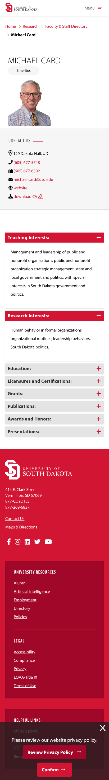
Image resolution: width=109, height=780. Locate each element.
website (20, 188)
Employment (25, 600)
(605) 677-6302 (26, 171)
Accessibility (24, 652)
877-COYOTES (17, 501)
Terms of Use (25, 685)
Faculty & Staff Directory (66, 26)
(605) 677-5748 (26, 162)
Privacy (20, 669)
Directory (22, 608)
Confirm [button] (50, 770)
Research (31, 26)
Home (10, 26)
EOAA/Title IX (25, 677)
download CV (25, 196)
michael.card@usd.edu (33, 179)
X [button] (102, 728)
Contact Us (14, 518)
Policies (20, 617)
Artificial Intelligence (32, 591)
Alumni (20, 583)
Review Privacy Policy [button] (50, 752)
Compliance (24, 660)
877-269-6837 (17, 507)
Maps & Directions (21, 527)
